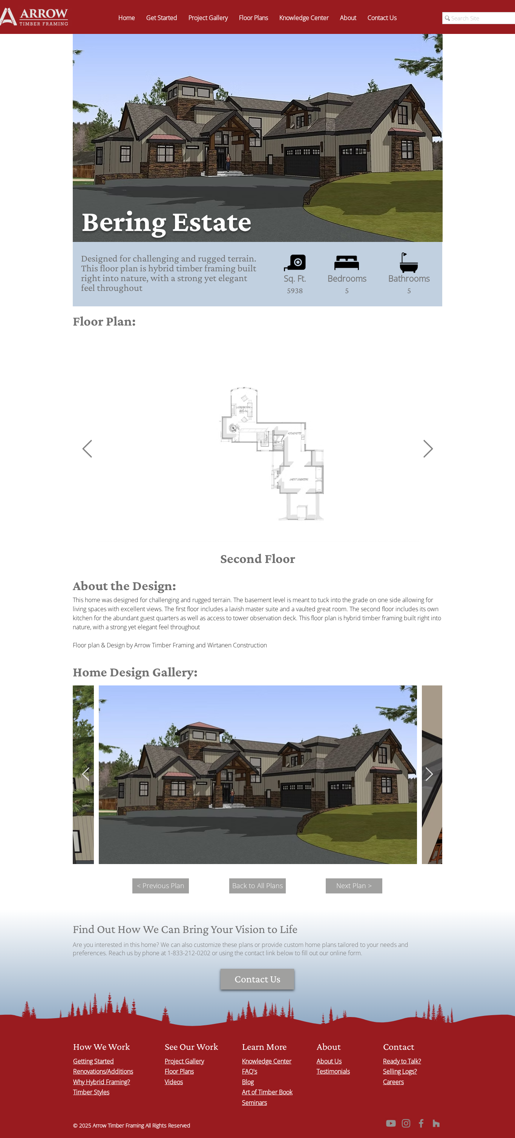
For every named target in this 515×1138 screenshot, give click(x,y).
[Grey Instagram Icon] (406, 1123)
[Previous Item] (87, 449)
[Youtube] (391, 1123)
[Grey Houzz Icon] (436, 1123)
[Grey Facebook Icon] (421, 1123)
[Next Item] (428, 449)
